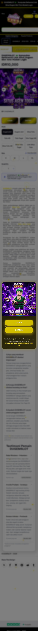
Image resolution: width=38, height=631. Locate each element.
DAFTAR (19, 330)
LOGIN (19, 322)
